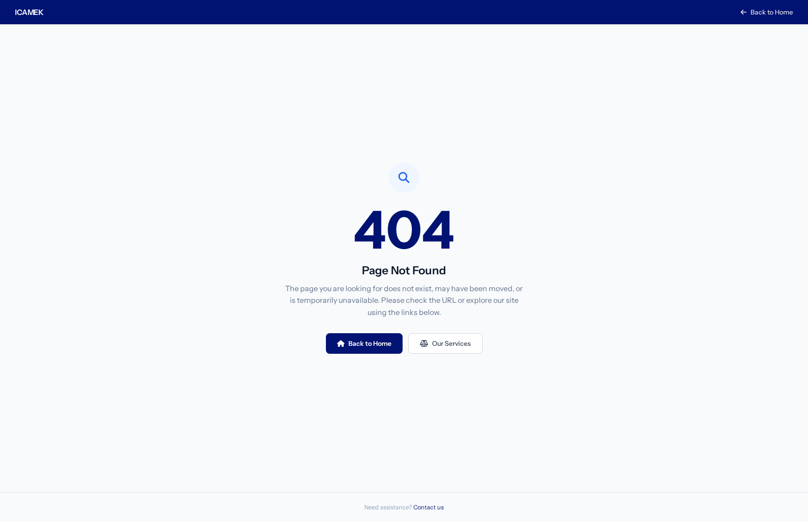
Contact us (428, 507)
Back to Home (771, 12)
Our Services (451, 343)
